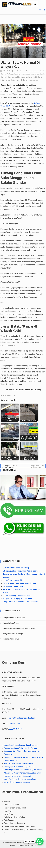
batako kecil (35, 74)
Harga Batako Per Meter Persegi (37, 466)
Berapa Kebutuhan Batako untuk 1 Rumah (20, 748)
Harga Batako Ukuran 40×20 (14, 618)
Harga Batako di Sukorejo (13, 634)
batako (17, 74)
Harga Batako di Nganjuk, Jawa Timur (17, 599)
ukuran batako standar (30, 80)
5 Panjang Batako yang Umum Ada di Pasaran (21, 571)
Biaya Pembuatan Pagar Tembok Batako (20, 779)
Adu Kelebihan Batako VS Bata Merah (18, 764)
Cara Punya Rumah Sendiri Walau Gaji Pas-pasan (23, 770)
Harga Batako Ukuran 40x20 (14, 580)
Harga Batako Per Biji (11, 639)
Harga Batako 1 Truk (11, 623)
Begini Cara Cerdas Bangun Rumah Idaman (21, 745)
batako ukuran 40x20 (29, 77)
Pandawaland (18, 71)
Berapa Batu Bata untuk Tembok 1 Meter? (19, 628)
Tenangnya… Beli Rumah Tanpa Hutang (19, 767)
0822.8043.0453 (16, 723)
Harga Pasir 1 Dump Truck (13, 586)
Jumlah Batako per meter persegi (17, 782)
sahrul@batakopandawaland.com (22, 718)
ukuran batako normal (14, 80)
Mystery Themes (30, 845)
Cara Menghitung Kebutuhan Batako (17, 596)
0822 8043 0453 (15, 729)
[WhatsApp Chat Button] (40, 841)
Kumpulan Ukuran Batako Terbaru (9, 466)
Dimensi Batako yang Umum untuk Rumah (19, 583)
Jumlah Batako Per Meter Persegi (16, 568)
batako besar (25, 74)
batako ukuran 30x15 (14, 77)
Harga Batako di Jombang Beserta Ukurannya (20, 602)
